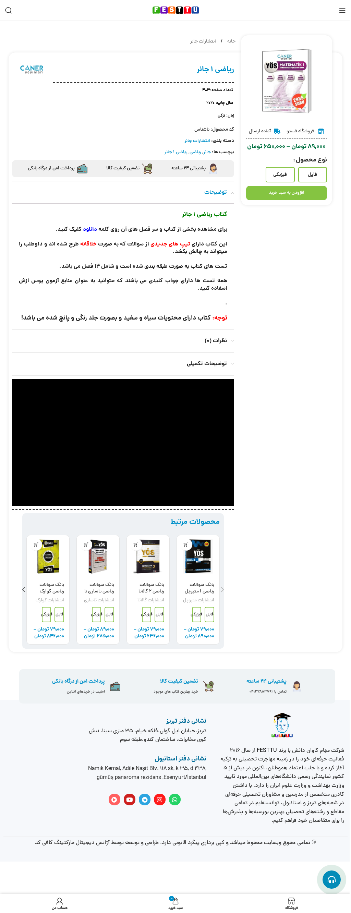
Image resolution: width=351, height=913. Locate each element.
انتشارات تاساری (99, 600)
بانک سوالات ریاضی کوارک (51, 588)
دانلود (90, 229)
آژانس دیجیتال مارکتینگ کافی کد (72, 843)
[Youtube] (129, 799)
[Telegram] (144, 799)
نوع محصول (311, 160)
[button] (222, 590)
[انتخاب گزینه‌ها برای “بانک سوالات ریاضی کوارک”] (36, 545)
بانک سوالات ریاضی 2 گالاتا (151, 588)
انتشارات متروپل (198, 600)
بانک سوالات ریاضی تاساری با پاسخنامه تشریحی (99, 595)
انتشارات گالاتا (150, 600)
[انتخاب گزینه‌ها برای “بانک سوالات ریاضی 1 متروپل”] (186, 545)
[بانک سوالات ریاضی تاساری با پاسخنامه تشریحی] (98, 556)
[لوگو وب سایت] (176, 10)
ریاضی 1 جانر (176, 152)
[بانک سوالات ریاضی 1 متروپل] (198, 556)
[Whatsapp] (175, 799)
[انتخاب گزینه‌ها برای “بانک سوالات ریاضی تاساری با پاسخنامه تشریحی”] (86, 545)
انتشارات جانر (203, 41)
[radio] (312, 174)
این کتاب (216, 244)
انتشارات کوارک (50, 600)
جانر (207, 152)
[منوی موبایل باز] (342, 10)
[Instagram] (160, 799)
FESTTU (267, 751)
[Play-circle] (114, 799)
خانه (230, 41)
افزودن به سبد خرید (286, 193)
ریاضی (195, 152)
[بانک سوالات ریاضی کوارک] (48, 556)
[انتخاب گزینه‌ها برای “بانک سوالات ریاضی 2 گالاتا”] (136, 545)
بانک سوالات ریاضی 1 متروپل (199, 588)
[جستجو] (8, 10)
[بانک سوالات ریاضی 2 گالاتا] (148, 556)
